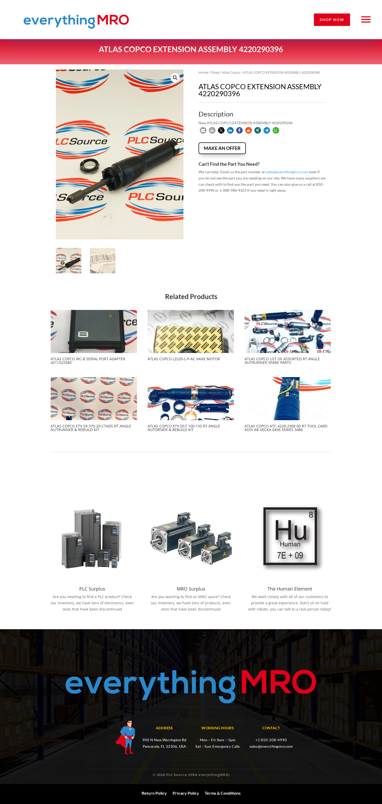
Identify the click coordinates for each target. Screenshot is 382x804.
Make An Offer (222, 148)
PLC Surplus (92, 589)
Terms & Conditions (223, 793)
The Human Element (289, 589)
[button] (175, 77)
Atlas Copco (231, 72)
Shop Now (332, 19)
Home (203, 72)
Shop (215, 72)
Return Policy (154, 793)
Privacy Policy (186, 793)
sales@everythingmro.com (287, 172)
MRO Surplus (191, 589)
